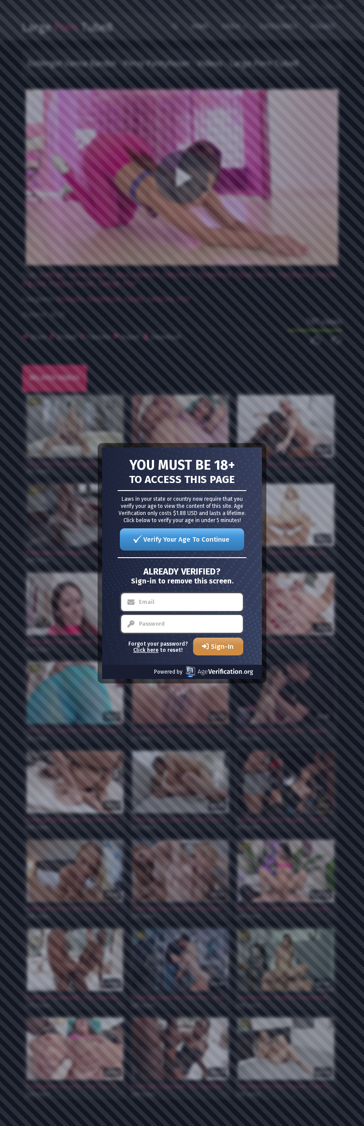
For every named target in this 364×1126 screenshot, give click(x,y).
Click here (145, 650)
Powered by (168, 672)
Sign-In (222, 647)
